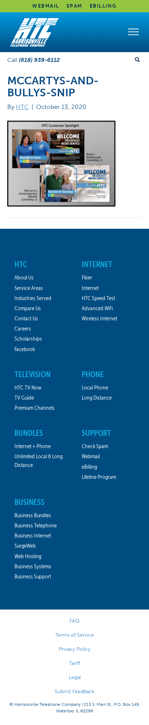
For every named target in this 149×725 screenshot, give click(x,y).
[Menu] (133, 32)
